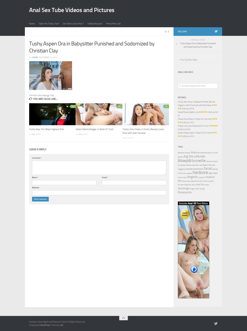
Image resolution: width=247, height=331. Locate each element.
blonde (200, 156)
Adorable (181, 153)
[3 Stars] (33, 95)
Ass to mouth (213, 153)
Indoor (185, 177)
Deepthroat (206, 165)
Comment (37, 158)
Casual (208, 161)
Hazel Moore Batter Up (188, 112)
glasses (189, 173)
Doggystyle (182, 169)
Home (32, 23)
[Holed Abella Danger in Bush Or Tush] (99, 114)
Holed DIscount (95, 23)
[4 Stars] (35, 95)
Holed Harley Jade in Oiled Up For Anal (194, 133)
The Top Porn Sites (188, 60)
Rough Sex (187, 185)
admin (35, 57)
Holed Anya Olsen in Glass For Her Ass (195, 119)
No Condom (204, 181)
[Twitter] (216, 31)
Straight (192, 189)
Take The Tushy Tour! (49, 23)
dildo (213, 165)
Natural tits (195, 181)
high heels (213, 173)
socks (207, 185)
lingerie (192, 177)
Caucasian (214, 161)
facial (208, 168)
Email (105, 177)
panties (211, 181)
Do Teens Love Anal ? (73, 23)
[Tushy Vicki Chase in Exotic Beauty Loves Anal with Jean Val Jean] (145, 114)
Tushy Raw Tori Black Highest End (46, 129)
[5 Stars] (37, 95)
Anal (193, 152)
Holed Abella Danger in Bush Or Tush (94, 129)
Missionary (186, 181)
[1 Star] (30, 95)
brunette (199, 160)
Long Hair (201, 177)
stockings (183, 188)
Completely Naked (184, 165)
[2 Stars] (32, 95)
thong (202, 188)
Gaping (215, 169)
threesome (185, 192)
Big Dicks (181, 157)
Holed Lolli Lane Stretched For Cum (193, 126)
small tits (200, 184)
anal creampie (202, 152)
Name (35, 177)
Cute (200, 165)
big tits (189, 156)
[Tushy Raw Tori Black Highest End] (52, 114)
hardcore (200, 172)
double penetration (194, 169)
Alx (62, 325)
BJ (194, 157)
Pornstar (181, 185)
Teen (197, 189)
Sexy (193, 185)
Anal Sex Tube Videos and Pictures (71, 10)
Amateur (187, 153)
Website (35, 187)
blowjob (184, 160)
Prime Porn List (113, 23)
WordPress (45, 325)
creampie (194, 165)
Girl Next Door (182, 173)
